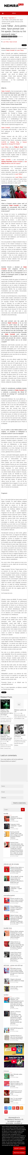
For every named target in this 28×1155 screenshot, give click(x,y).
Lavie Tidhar (6, 41)
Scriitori (15, 36)
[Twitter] (10, 1108)
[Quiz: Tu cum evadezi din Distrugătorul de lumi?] (6, 1102)
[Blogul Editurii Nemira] (14, 8)
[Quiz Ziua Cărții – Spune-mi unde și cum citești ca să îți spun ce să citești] (6, 1086)
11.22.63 (3, 142)
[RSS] (21, 1108)
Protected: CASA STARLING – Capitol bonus (16, 826)
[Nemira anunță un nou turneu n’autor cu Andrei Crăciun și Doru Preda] (6, 903)
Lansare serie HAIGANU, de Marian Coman (16, 818)
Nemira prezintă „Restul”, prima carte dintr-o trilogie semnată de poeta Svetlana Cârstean (16, 835)
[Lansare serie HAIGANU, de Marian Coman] (6, 821)
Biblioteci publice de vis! (20, 710)
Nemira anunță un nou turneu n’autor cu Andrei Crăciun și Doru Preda (16, 900)
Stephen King (14, 142)
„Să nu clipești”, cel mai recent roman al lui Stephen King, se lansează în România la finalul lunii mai (16, 879)
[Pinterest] (6, 1112)
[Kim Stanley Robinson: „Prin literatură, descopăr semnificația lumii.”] (5, 733)
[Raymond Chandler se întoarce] (19, 733)
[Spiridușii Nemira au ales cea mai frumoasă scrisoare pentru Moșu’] (6, 1040)
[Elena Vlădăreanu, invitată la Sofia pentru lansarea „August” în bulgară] (6, 910)
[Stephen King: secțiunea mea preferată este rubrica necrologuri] (5, 708)
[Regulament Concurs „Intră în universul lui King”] (6, 1095)
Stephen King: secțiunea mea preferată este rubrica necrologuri (7, 712)
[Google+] (13, 1108)
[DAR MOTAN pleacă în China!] (6, 1032)
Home (5, 18)
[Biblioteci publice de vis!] (19, 708)
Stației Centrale (12, 323)
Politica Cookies (19, 1152)
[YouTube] (17, 1108)
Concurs (6, 1071)
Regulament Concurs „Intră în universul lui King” (16, 1092)
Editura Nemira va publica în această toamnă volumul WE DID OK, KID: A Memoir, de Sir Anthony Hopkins (17, 945)
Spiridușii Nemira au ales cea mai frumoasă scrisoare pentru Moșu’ (16, 1037)
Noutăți (6, 813)
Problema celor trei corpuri (12, 163)
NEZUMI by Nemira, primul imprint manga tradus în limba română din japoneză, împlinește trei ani (17, 971)
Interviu (10, 36)
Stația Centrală (13, 41)
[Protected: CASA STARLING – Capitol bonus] (6, 828)
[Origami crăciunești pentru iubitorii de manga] (6, 983)
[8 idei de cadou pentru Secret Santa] (6, 991)
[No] (26, 1140)
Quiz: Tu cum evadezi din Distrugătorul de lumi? (16, 1100)
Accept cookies (19, 1148)
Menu (14, 13)
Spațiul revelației (17, 161)
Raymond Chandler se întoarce (20, 735)
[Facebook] (6, 1108)
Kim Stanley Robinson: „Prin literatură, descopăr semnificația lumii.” (6, 737)
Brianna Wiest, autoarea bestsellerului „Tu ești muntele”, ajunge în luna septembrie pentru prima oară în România (17, 934)
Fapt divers (12, 18)
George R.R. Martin (14, 144)
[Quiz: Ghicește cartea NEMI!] (6, 1078)
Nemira (21, 36)
